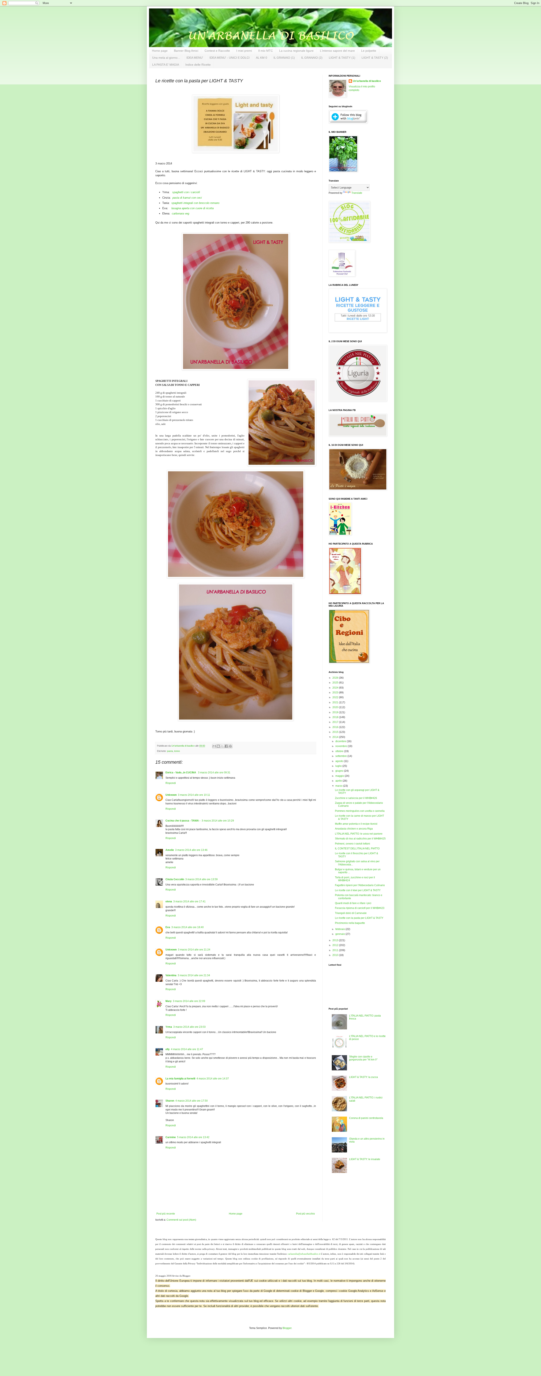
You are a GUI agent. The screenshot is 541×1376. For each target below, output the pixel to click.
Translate (356, 192)
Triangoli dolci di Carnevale (351, 913)
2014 (335, 737)
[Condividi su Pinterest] (230, 746)
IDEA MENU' (194, 57)
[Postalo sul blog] (218, 746)
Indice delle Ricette (198, 64)
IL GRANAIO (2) (311, 57)
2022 (335, 697)
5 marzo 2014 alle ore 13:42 (193, 1137)
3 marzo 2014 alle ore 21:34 (194, 975)
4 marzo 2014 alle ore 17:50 (191, 1100)
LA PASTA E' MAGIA (165, 64)
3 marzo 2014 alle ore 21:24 (194, 949)
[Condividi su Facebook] (226, 746)
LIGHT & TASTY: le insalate (364, 1159)
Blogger (287, 1328)
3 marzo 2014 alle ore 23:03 (189, 1026)
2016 (335, 727)
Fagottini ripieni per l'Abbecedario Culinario (360, 885)
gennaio (340, 934)
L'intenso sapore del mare (337, 50)
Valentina (170, 975)
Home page (160, 50)
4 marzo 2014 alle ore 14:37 (213, 1078)
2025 (335, 682)
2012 (335, 945)
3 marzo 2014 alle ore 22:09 (189, 1001)
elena (168, 901)
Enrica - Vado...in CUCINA (181, 772)
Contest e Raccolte (217, 50)
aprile (339, 780)
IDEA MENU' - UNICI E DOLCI (229, 57)
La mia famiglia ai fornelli (180, 1078)
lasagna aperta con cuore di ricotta (192, 208)
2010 (335, 955)
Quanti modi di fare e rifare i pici (353, 903)
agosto (339, 761)
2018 (335, 717)
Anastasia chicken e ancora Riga (354, 828)
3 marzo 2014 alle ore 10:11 (194, 794)
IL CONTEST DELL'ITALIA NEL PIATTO (357, 848)
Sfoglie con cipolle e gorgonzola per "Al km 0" (363, 1058)
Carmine (170, 1137)
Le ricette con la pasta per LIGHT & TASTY (359, 917)
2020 (335, 707)
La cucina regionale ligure (296, 50)
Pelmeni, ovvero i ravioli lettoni (352, 843)
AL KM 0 (261, 57)
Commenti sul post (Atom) (181, 1219)
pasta (170, 751)
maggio (340, 775)
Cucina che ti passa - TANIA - (182, 820)
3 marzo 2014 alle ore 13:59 (201, 879)
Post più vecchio (305, 1213)
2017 (335, 722)
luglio (338, 766)
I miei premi (244, 50)
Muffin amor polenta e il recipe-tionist (356, 823)
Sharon (169, 1100)
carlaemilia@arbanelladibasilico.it (304, 1254)
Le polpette (368, 50)
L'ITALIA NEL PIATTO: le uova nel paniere (359, 833)
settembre (341, 756)
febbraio (340, 929)
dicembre (341, 741)
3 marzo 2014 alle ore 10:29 (218, 820)
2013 (335, 940)
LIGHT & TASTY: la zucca (363, 1077)
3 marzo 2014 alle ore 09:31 (214, 772)
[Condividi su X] (222, 746)
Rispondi (170, 783)
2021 (335, 702)
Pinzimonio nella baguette (350, 923)
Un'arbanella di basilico (367, 81)
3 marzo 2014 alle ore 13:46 (191, 850)
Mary (168, 1001)
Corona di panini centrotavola (366, 1118)
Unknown (171, 794)
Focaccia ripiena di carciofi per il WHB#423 (359, 908)
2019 (335, 712)
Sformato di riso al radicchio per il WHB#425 (360, 838)
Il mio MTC (265, 50)
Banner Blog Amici (186, 50)
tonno (177, 751)
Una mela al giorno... (166, 57)
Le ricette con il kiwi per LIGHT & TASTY (358, 890)
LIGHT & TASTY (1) (342, 57)
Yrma (168, 1026)
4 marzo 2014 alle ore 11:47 (187, 1049)
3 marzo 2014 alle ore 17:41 (189, 901)
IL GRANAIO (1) (284, 57)
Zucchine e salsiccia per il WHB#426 (356, 798)
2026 (335, 677)
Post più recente (165, 1213)
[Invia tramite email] (214, 746)
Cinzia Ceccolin (174, 879)
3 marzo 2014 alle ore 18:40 (187, 927)
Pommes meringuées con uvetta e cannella (360, 810)
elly (167, 1049)
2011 (335, 950)
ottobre (339, 751)
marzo (339, 785)
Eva (167, 927)
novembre (341, 746)
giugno (339, 770)
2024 (335, 687)
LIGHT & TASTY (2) (375, 57)
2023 (335, 692)
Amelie (169, 850)
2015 (335, 732)
